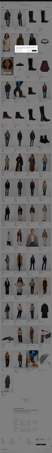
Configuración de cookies (19, 50)
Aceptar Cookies (34, 50)
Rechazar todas (29, 50)
